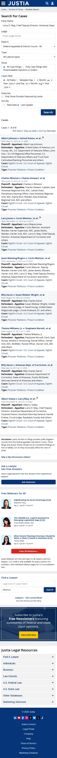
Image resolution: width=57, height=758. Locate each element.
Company (28, 734)
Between (24, 80)
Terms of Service (28, 743)
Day (31, 80)
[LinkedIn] (15, 717)
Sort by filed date (47, 130)
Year (5, 83)
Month (42, 80)
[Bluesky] (34, 717)
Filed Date (12, 104)
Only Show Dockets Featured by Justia (23, 96)
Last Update (27, 104)
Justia (32, 712)
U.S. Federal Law (12, 682)
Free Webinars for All (13, 493)
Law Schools (10, 676)
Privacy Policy (28, 748)
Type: (4, 52)
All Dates (11, 80)
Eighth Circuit (15, 163)
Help (28, 738)
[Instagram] (26, 717)
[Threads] (30, 717)
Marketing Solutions (14, 701)
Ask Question (28, 482)
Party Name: (7, 20)
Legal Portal (28, 729)
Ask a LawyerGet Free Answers (11, 467)
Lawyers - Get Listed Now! (28, 597)
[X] (38, 717)
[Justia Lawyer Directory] (42, 717)
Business (8, 669)
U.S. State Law (11, 689)
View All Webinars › (28, 551)
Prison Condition (35, 169)
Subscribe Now (28, 634)
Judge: (4, 31)
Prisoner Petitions (17, 169)
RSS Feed (17, 130)
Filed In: (5, 41)
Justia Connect (28, 724)
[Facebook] (22, 717)
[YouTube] (19, 717)
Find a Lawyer (9, 577)
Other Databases (12, 695)
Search (48, 112)
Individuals (9, 663)
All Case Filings (14, 66)
